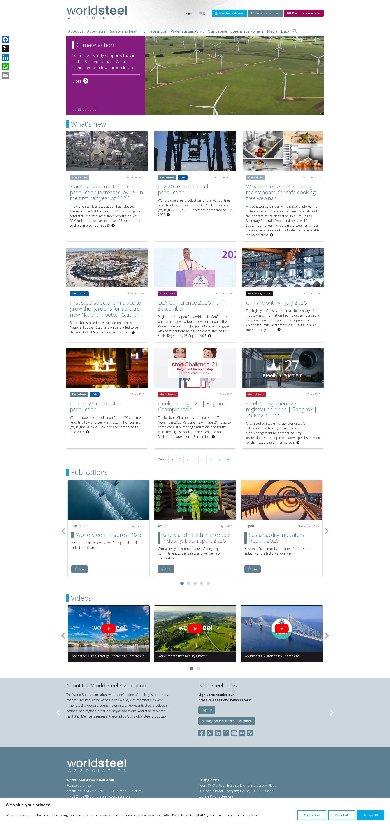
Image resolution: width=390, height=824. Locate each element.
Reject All (341, 815)
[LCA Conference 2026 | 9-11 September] (195, 267)
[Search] (295, 31)
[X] (5, 48)
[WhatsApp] (5, 66)
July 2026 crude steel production (183, 189)
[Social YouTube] (234, 732)
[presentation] (63, 530)
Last (228, 459)
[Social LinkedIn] (218, 732)
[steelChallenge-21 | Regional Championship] (195, 368)
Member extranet (231, 13)
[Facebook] (5, 39)
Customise (312, 815)
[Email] (5, 75)
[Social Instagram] (226, 732)
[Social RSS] (250, 732)
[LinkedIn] (5, 57)
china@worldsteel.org (217, 796)
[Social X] (210, 732)
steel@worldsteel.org (115, 796)
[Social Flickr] (242, 732)
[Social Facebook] (202, 732)
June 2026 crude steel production (96, 406)
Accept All (370, 815)
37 (211, 459)
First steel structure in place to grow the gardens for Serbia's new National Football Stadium (106, 308)
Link (81, 569)
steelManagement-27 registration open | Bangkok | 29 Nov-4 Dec (281, 409)
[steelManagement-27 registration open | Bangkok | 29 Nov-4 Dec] (283, 368)
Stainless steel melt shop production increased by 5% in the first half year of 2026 (106, 192)
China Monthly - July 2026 (276, 302)
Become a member (305, 13)
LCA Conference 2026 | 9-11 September (193, 305)
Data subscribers (267, 13)
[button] (182, 583)
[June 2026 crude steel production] (107, 368)
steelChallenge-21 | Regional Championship (192, 406)
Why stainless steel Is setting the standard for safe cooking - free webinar (282, 192)
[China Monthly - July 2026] (283, 267)
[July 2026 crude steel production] (195, 151)
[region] (195, 811)
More (80, 81)
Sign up (207, 710)
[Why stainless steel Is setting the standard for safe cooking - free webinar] (283, 151)
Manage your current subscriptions (227, 721)
